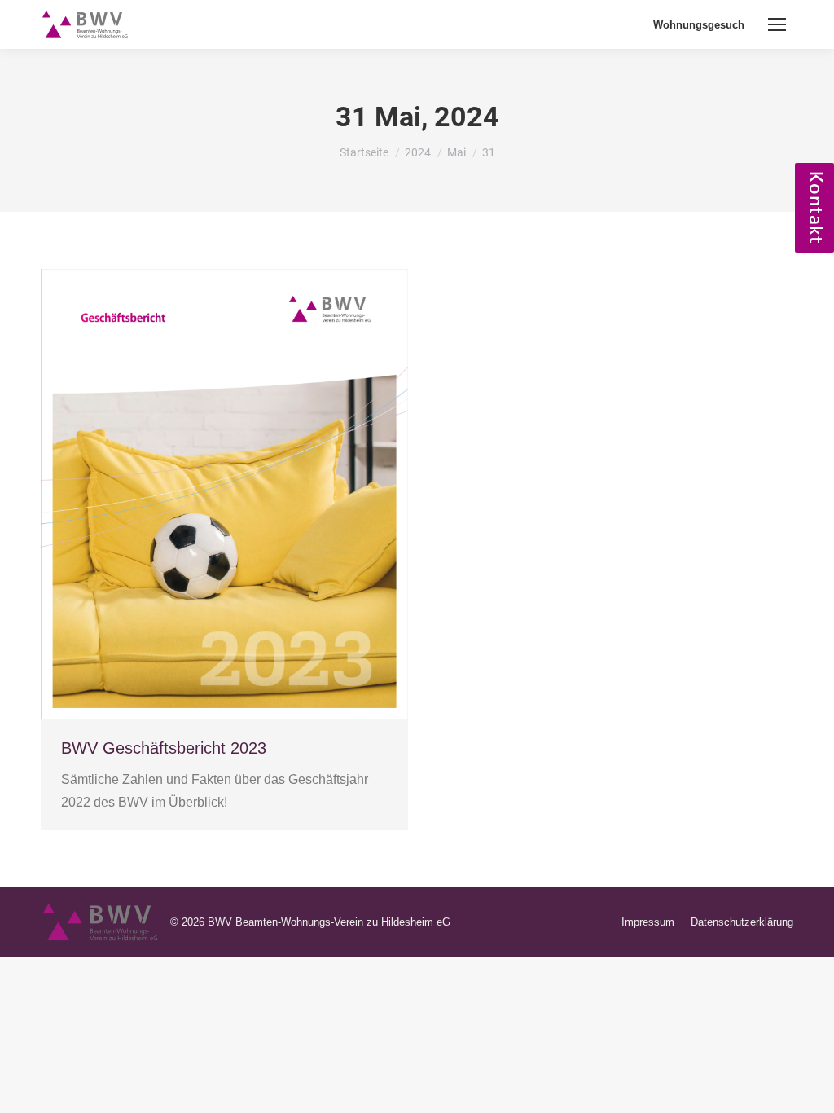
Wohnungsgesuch (698, 25)
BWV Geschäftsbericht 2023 (163, 748)
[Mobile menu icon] (777, 24)
